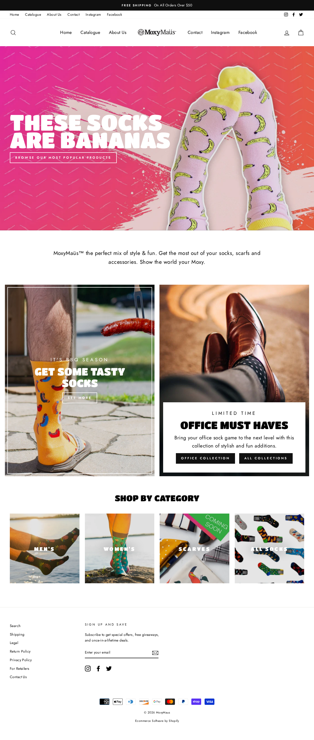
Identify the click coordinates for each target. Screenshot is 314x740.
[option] (157, 5)
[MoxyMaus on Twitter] (109, 669)
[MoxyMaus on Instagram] (88, 669)
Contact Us (18, 676)
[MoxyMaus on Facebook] (98, 669)
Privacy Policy (21, 659)
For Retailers (19, 668)
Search (15, 625)
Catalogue (33, 14)
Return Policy (20, 651)
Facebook (114, 14)
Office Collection (205, 458)
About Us (54, 14)
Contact (73, 14)
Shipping (17, 634)
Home (14, 14)
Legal (14, 642)
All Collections (266, 458)
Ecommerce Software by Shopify (157, 721)
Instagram (93, 14)
